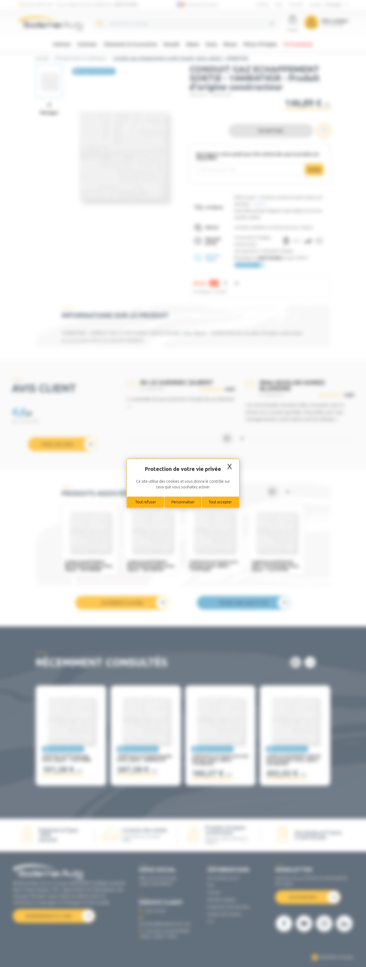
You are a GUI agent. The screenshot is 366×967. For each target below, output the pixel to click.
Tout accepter (220, 502)
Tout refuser (145, 502)
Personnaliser (183, 502)
